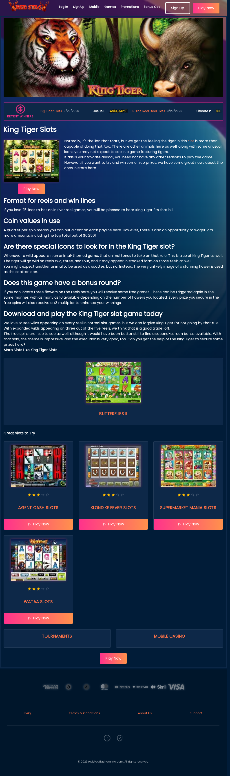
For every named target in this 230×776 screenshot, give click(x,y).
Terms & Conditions (84, 713)
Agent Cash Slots (38, 507)
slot (191, 141)
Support (196, 713)
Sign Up (78, 6)
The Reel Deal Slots (125, 111)
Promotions (130, 6)
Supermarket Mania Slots (188, 507)
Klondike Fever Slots (113, 507)
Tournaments (57, 636)
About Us (145, 713)
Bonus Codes (154, 6)
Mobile (94, 6)
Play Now (206, 8)
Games (110, 6)
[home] (29, 12)
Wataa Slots (38, 601)
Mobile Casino (169, 636)
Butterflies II (113, 413)
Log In (63, 6)
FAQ (27, 713)
